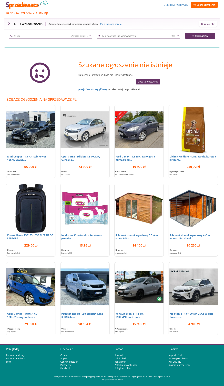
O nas (63, 355)
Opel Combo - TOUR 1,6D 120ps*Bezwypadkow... (22, 315)
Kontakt (118, 355)
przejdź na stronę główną (92, 89)
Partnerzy (65, 365)
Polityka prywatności (125, 365)
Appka (63, 358)
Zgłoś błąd (120, 358)
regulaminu (97, 376)
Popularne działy (15, 355)
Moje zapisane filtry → (111, 23)
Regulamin (120, 361)
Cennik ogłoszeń (69, 361)
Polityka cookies (123, 368)
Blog (8, 361)
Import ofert (175, 355)
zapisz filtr (209, 23)
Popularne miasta (16, 358)
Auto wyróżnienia (178, 358)
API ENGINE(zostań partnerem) (179, 363)
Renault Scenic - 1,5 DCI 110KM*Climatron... (129, 315)
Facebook (65, 368)
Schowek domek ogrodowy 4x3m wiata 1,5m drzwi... (190, 236)
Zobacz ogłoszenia (148, 81)
